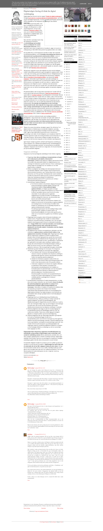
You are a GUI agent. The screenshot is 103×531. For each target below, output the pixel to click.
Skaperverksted (81, 225)
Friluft (79, 122)
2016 (67, 88)
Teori (79, 249)
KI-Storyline (19, 70)
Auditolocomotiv (82, 69)
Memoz (80, 181)
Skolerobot (80, 228)
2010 (67, 133)
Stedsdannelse (81, 242)
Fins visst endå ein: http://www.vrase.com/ (69, 59)
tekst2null (80, 247)
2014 (67, 92)
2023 (67, 71)
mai (68, 111)
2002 (67, 151)
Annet (79, 52)
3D (79, 45)
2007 (67, 140)
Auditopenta (81, 73)
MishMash (80, 185)
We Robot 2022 (67, 162)
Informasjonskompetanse (83, 141)
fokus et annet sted (46, 113)
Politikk (80, 204)
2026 (67, 64)
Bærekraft (80, 85)
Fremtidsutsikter (81, 120)
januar (68, 120)
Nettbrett (80, 195)
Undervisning (81, 254)
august (68, 104)
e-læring (80, 95)
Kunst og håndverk (82, 160)
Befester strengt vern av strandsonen (69, 188)
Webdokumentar (82, 265)
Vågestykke (80, 263)
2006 (67, 142)
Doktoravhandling (82, 90)
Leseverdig (80, 162)
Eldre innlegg (60, 508)
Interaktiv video (81, 145)
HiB (79, 129)
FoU (79, 113)
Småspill (80, 232)
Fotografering (81, 111)
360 (79, 43)
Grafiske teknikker (82, 127)
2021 (67, 76)
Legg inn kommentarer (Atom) (41, 511)
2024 (67, 69)
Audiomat (20, 65)
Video (79, 258)
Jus (79, 150)
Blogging (80, 83)
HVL (79, 131)
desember (69, 97)
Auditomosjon (15, 76)
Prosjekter (80, 214)
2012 (67, 128)
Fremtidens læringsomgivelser (82, 116)
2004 (67, 147)
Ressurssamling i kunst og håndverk (72, 34)
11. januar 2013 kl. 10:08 (40, 404)
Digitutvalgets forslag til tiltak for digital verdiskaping (40, 12)
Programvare (81, 211)
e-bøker (80, 92)
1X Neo (66, 156)
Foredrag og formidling (17, 107)
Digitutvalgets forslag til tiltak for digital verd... (71, 123)
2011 (67, 131)
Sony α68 (66, 205)
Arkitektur (80, 62)
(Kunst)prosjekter (15, 109)
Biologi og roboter (68, 168)
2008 (67, 138)
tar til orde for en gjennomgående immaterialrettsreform (42, 18)
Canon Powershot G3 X (69, 200)
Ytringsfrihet (81, 272)
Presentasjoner (81, 209)
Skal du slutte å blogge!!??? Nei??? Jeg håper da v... (70, 47)
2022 (67, 74)
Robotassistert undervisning (15, 103)
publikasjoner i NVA (16, 92)
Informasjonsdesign (82, 136)
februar (68, 118)
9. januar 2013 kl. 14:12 (40, 368)
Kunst (79, 157)
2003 (67, 149)
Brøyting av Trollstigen (69, 198)
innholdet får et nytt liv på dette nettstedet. (17, 130)
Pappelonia (14, 71)
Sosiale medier (81, 240)
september (69, 101)
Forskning (80, 109)
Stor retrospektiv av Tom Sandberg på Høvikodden (69, 195)
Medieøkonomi (81, 178)
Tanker (79, 244)
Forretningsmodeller (82, 106)
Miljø (79, 183)
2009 (67, 135)
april (68, 113)
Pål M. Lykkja (31, 368)
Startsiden (43, 508)
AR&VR (80, 59)
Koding (80, 155)
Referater (80, 216)
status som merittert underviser (17, 43)
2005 (67, 145)
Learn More (83, 3)
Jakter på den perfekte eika (70, 173)
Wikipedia (80, 270)
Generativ (80, 124)
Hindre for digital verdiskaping (54, 16)
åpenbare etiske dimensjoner (39, 67)
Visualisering (81, 261)
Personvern (80, 202)
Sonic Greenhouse (82, 235)
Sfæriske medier (81, 223)
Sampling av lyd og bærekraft (17, 73)
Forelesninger (81, 104)
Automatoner (81, 78)
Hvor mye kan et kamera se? (70, 203)
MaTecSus (14, 40)
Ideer (79, 134)
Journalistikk (81, 148)
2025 (67, 67)
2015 (67, 90)
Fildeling (80, 102)
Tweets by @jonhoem (82, 38)
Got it (90, 3)
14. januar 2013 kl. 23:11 (40, 434)
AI (78, 48)
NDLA (79, 192)
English (80, 99)
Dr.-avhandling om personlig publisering (17, 86)
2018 (67, 83)
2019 (67, 81)
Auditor (80, 76)
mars (68, 115)
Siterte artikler (15, 91)
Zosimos (13, 61)
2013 (67, 95)
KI (78, 152)
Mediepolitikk (81, 174)
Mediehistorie (81, 171)
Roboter (80, 221)
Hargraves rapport (34, 30)
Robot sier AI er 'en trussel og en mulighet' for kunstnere (70, 165)
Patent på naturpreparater (52, 93)
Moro (79, 190)
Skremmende (81, 230)
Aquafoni (17, 77)
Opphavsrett (30, 357)
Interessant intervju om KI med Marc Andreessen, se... (70, 51)
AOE (79, 55)
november (69, 99)
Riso (79, 218)
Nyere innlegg (27, 508)
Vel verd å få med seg (83, 256)
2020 (67, 78)
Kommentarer (83, 282)
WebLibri (80, 268)
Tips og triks (81, 251)
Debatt (79, 88)
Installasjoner (81, 143)
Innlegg (82, 280)
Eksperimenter (81, 97)
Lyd (79, 164)
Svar (29, 399)
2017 (67, 85)
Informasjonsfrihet (82, 138)
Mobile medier (81, 188)
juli (68, 106)
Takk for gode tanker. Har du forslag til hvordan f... (70, 55)
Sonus (18, 71)
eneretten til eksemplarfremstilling (37, 77)
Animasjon (80, 50)
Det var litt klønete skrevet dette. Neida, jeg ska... (70, 44)
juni (68, 108)
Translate (34, 8)
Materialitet (81, 169)
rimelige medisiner (37, 95)
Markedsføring (81, 167)
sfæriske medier (18, 80)
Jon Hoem (30, 434)
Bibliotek (80, 80)
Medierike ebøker (82, 176)
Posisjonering (81, 207)
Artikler (80, 64)
